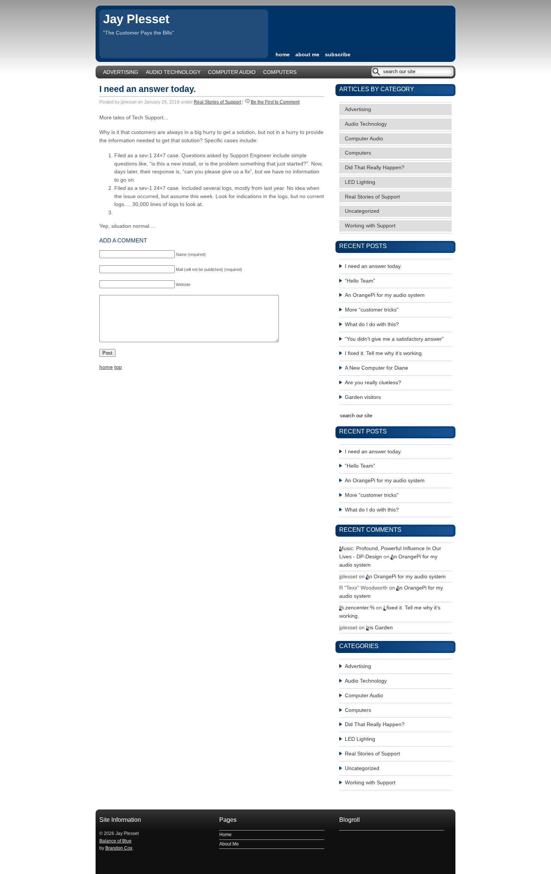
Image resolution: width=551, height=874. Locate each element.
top (118, 367)
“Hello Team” (360, 281)
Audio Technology (173, 72)
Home (225, 834)
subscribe (337, 54)
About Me (307, 54)
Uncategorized (362, 211)
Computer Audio (232, 72)
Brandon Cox (118, 848)
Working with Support (370, 226)
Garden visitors (363, 397)
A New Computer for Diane (376, 368)
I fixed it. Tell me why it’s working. (384, 353)
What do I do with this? (372, 324)
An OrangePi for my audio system (385, 295)
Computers (279, 72)
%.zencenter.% (356, 608)
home (283, 54)
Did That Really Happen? (374, 167)
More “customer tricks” (371, 310)
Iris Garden (379, 627)
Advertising (120, 72)
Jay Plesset (136, 19)
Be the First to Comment (275, 102)
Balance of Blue (115, 841)
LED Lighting (360, 182)
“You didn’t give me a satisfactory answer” (394, 339)
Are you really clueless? (373, 382)
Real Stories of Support (217, 102)
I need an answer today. (147, 89)
